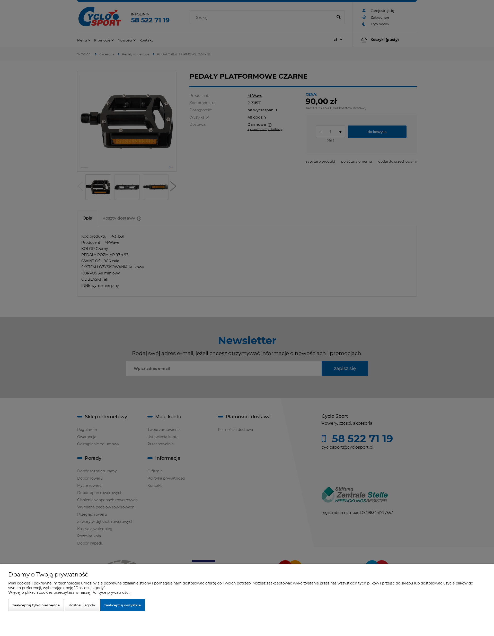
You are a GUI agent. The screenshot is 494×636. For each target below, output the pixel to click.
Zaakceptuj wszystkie (122, 605)
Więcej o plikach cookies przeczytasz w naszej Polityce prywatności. (69, 592)
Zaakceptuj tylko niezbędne (36, 605)
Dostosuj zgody (82, 605)
